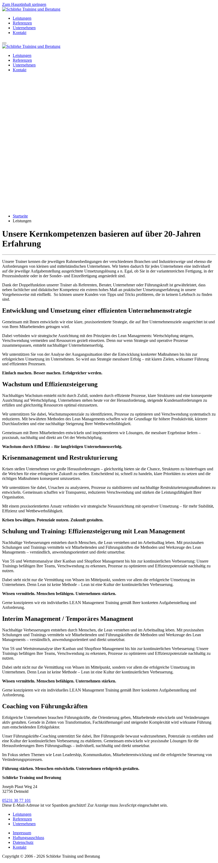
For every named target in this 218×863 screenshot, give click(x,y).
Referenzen (22, 23)
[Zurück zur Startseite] (31, 9)
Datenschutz (23, 842)
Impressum (22, 833)
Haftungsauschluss (28, 837)
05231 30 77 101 (16, 800)
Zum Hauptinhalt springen (24, 4)
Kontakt (19, 32)
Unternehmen (24, 28)
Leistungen (22, 18)
